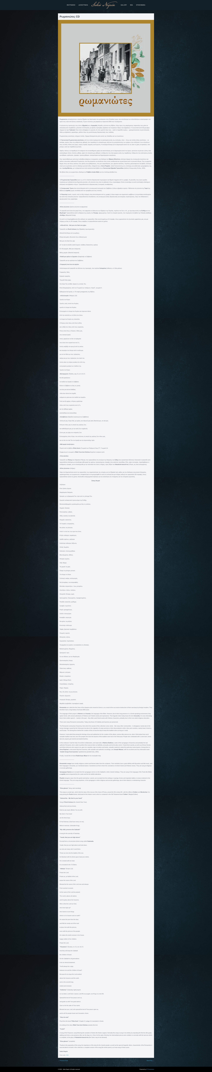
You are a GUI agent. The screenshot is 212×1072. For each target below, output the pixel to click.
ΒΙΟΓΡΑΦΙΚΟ (71, 5)
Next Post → (150, 1060)
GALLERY (124, 5)
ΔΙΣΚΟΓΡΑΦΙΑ (83, 5)
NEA (131, 5)
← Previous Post (63, 1060)
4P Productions (150, 1069)
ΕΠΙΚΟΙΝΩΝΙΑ (140, 5)
